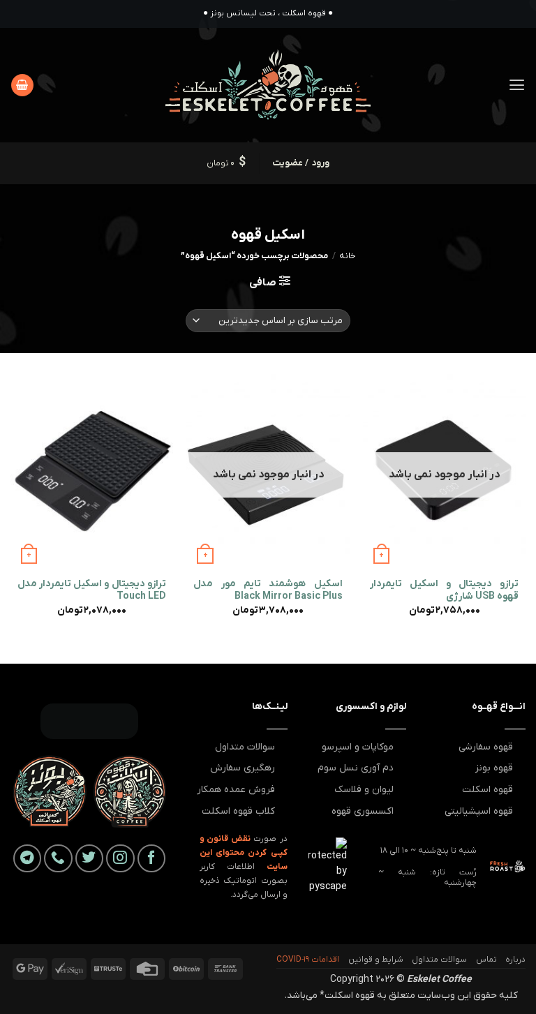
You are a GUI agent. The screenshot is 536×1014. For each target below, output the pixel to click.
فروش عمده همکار (236, 789)
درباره (515, 959)
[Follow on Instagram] (120, 858)
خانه (347, 256)
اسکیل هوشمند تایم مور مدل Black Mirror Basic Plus (267, 590)
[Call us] (58, 858)
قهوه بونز (494, 768)
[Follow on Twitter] (89, 858)
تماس (486, 959)
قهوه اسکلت (487, 789)
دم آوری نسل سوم (356, 768)
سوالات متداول (245, 747)
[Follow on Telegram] (27, 858)
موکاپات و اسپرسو (358, 747)
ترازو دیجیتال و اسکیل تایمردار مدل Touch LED (91, 590)
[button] (517, 85)
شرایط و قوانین (375, 959)
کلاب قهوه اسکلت (238, 811)
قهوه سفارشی (486, 747)
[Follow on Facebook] (151, 858)
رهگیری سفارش (242, 768)
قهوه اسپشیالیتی (479, 811)
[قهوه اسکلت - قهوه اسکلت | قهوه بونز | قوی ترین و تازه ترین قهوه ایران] (268, 85)
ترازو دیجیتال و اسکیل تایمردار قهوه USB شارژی (444, 590)
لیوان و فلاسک (364, 789)
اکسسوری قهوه (363, 811)
